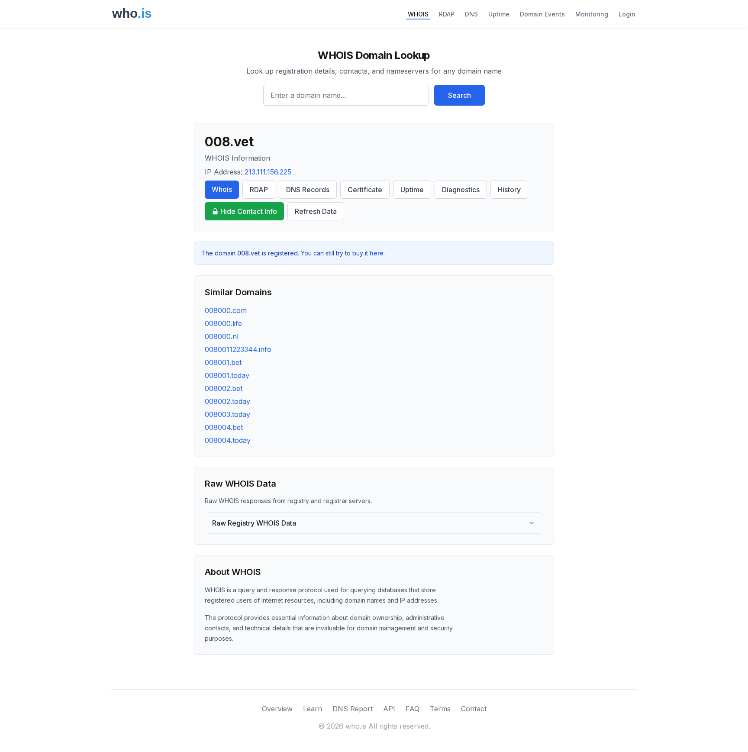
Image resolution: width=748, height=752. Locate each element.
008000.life (223, 323)
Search (459, 95)
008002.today (227, 401)
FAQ (412, 708)
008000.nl (222, 336)
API (389, 708)
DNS (471, 14)
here (377, 253)
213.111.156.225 (268, 172)
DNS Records (307, 189)
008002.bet (223, 388)
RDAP (447, 14)
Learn (312, 708)
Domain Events (542, 14)
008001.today (227, 375)
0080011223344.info (238, 349)
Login (627, 14)
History (509, 189)
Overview (277, 708)
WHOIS (418, 14)
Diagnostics (461, 189)
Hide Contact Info (248, 211)
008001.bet (223, 362)
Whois (222, 189)
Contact (474, 708)
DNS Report (352, 708)
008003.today (227, 414)
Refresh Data (316, 211)
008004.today (228, 440)
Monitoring (591, 14)
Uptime (498, 14)
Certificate (365, 189)
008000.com (226, 310)
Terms (440, 708)
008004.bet (224, 427)
